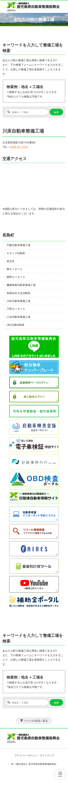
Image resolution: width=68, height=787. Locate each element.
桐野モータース (16, 277)
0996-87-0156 (19, 147)
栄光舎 (11, 261)
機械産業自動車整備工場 (21, 285)
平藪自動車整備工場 (18, 245)
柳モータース (14, 269)
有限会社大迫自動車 (18, 293)
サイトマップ (47, 755)
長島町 (8, 235)
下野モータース (16, 309)
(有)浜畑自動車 (15, 324)
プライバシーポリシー (25, 755)
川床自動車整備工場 (18, 301)
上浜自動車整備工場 (18, 316)
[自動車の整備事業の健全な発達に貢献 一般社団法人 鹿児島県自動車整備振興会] (34, 6)
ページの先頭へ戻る (36, 720)
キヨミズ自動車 (16, 253)
